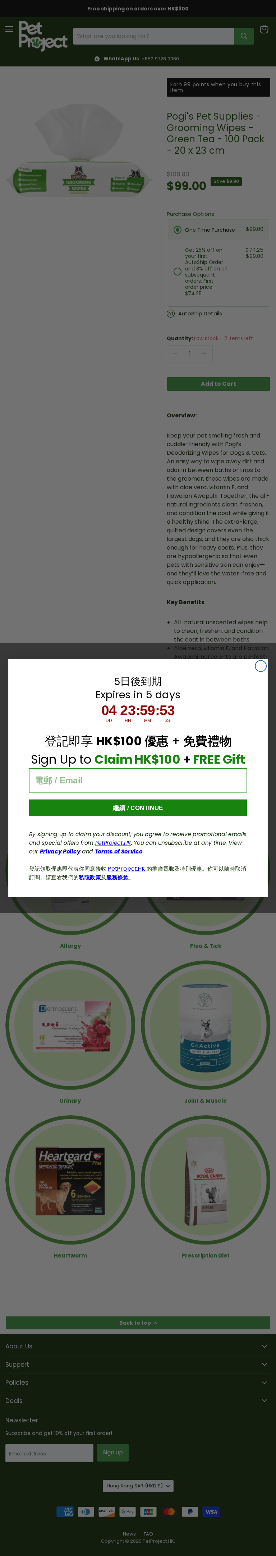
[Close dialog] (260, 665)
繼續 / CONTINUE (138, 807)
